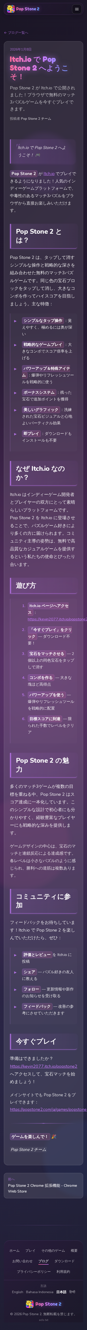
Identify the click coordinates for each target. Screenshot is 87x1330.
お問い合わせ (22, 1261)
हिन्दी (72, 1292)
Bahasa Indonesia (39, 1292)
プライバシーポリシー (34, 1271)
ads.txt (43, 1320)
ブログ (43, 1261)
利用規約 (63, 1271)
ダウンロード (64, 1261)
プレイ (30, 1250)
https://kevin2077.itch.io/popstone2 (43, 1066)
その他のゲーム (53, 1250)
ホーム (14, 1250)
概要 (74, 1250)
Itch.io (49, 173)
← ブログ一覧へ (16, 32)
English (17, 1292)
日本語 (61, 1292)
